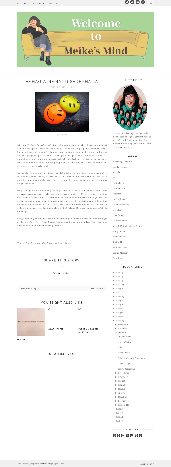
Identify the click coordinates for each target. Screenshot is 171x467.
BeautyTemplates (31, 464)
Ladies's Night (124, 363)
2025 (118, 276)
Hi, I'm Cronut (124, 336)
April (120, 393)
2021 (118, 288)
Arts (114, 177)
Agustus (121, 377)
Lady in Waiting (125, 342)
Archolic (116, 172)
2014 (118, 316)
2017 (118, 304)
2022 (118, 284)
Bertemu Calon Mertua (88, 330)
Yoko (120, 347)
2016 (118, 308)
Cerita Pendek (120, 188)
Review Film (118, 242)
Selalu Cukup (124, 352)
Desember (123, 324)
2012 (118, 409)
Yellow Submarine (126, 369)
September (123, 373)
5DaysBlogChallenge (122, 161)
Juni (120, 385)
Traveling (117, 258)
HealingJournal (120, 199)
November (123, 328)
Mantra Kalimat (120, 220)
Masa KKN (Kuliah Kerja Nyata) (127, 226)
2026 (118, 272)
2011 (117, 413)
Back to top (146, 464)
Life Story (65, 273)
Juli (119, 381)
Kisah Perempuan (121, 204)
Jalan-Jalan (55, 329)
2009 (118, 421)
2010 (118, 417)
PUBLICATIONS (39, 3)
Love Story (118, 215)
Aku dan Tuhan (120, 167)
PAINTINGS (53, 3)
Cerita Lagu (118, 183)
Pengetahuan (119, 231)
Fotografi (117, 193)
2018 (118, 300)
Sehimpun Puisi (120, 247)
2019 (118, 296)
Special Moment (120, 253)
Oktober (122, 332)
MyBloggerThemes (57, 464)
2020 (118, 292)
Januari (121, 405)
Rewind (21, 339)
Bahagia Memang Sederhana (131, 358)
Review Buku (119, 236)
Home (19, 3)
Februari (122, 401)
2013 (118, 320)
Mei (120, 389)
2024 (118, 280)
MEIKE (27, 3)
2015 (118, 312)
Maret (121, 397)
